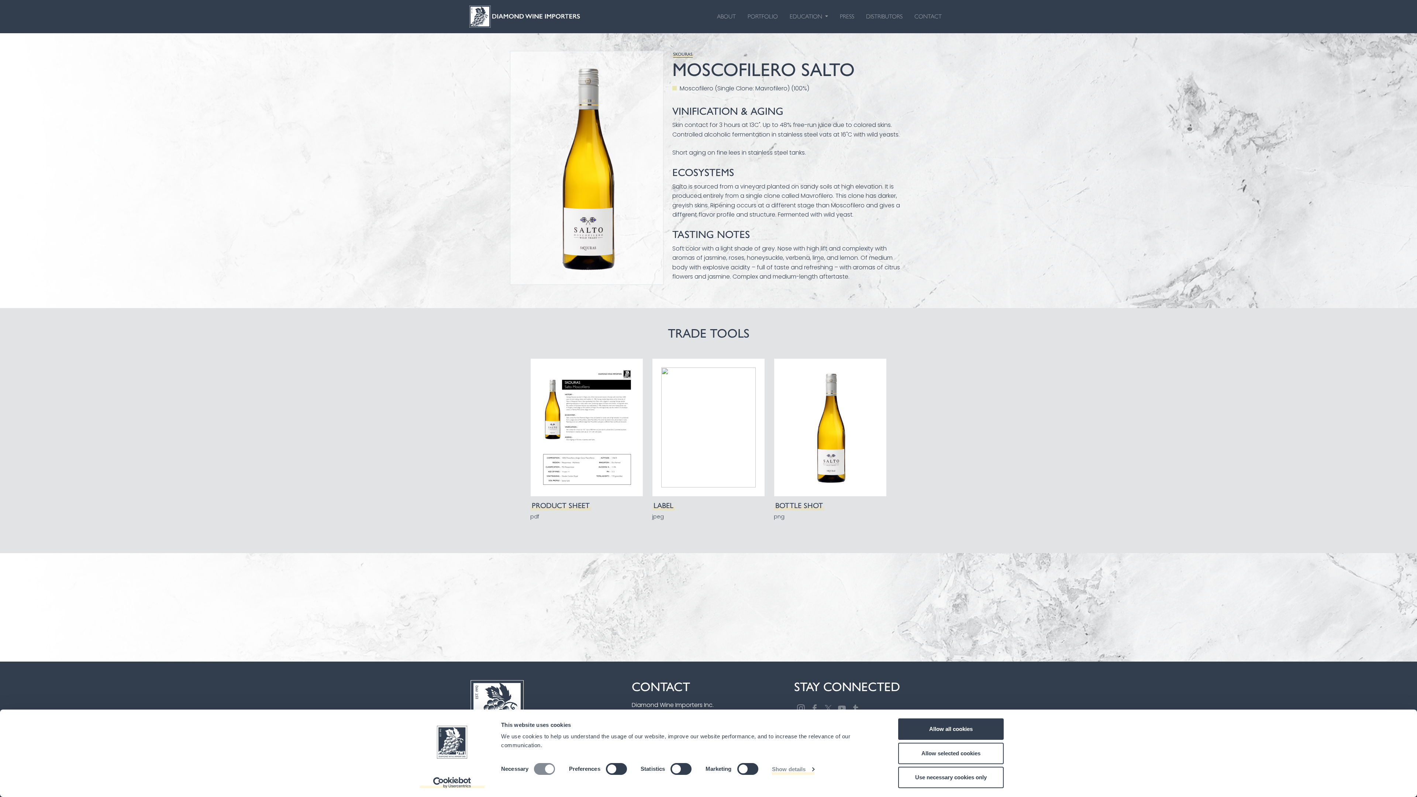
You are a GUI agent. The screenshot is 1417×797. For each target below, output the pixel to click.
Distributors (884, 16)
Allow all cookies (951, 729)
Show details (789, 769)
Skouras (683, 54)
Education (807, 16)
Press (847, 16)
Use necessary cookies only (951, 777)
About (726, 16)
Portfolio (763, 16)
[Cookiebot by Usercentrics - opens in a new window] (452, 782)
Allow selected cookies (950, 753)
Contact (928, 16)
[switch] (616, 769)
